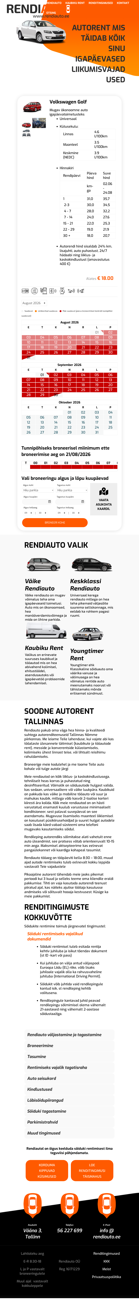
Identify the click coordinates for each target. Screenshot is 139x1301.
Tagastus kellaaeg (65, 507)
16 (55, 385)
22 (97, 347)
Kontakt (123, 3)
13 (110, 380)
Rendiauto (53, 3)
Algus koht (28, 485)
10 (69, 380)
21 (83, 347)
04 (83, 375)
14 (28, 385)
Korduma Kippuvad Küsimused (47, 1170)
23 (110, 347)
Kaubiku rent (75, 3)
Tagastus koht (63, 485)
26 (56, 352)
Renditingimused (101, 3)
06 (110, 375)
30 (110, 352)
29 (97, 352)
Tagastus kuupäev (65, 496)
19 (96, 385)
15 (42, 385)
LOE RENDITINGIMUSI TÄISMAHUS (92, 1170)
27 (69, 352)
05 (97, 375)
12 (96, 380)
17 (69, 385)
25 (42, 352)
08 (42, 380)
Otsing (51, 13)
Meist (106, 1269)
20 (110, 385)
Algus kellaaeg (30, 507)
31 (28, 357)
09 (56, 380)
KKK (107, 1261)
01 (42, 375)
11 (83, 380)
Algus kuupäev (30, 496)
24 (28, 352)
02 (56, 375)
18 (83, 385)
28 (83, 352)
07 (28, 380)
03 (69, 375)
